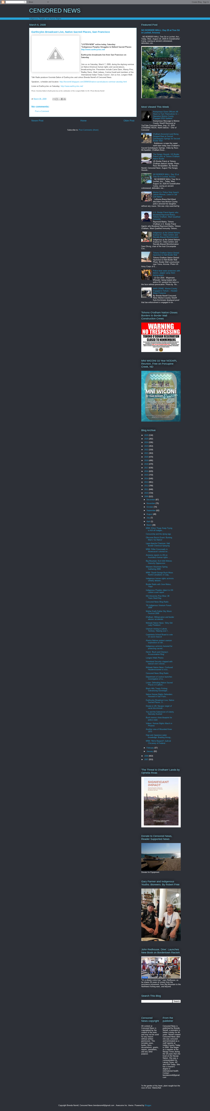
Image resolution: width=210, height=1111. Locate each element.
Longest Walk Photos (155, 658)
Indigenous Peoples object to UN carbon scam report (159, 591)
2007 (146, 759)
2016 (146, 471)
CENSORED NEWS (55, 10)
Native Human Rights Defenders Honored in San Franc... (159, 695)
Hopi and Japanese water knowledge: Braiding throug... (159, 736)
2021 (146, 453)
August (150, 514)
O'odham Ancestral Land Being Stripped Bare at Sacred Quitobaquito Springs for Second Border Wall (166, 137)
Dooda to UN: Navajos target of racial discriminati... (159, 707)
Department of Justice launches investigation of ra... (159, 678)
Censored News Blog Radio (157, 602)
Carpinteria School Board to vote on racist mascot (159, 636)
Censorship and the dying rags (158, 534)
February (150, 748)
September (151, 510)
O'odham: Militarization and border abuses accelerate (160, 618)
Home (83, 120)
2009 (146, 496)
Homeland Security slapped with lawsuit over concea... (159, 662)
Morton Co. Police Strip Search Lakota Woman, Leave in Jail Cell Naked (166, 194)
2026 (146, 435)
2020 (146, 457)
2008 (146, 756)
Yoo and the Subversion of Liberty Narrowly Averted (160, 713)
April (149, 521)
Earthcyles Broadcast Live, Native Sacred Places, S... (160, 701)
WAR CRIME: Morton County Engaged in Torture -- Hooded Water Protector (165, 290)
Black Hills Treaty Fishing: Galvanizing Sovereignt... (157, 689)
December (151, 500)
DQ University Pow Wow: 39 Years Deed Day (157, 597)
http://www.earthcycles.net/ (93, 49)
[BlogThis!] (56, 99)
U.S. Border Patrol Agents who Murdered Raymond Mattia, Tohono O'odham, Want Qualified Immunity (166, 215)
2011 (146, 489)
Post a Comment (42, 111)
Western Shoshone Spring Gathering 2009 (156, 568)
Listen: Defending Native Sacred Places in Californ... (159, 684)
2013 (146, 482)
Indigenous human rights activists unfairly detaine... (160, 579)
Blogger (148, 1105)
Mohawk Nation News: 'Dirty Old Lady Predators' (159, 624)
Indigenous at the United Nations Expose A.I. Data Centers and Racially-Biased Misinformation (166, 235)
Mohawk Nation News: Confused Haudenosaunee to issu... (159, 668)
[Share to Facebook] (62, 99)
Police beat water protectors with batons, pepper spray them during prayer (166, 273)
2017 (146, 468)
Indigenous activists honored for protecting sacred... (159, 647)
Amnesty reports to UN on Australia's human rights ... (158, 556)
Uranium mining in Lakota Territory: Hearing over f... (157, 630)
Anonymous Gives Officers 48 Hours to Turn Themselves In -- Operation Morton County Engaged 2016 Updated (166, 115)
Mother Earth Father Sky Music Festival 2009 (159, 612)
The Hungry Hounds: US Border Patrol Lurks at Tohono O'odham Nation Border (166, 156)
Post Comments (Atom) (88, 130)
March (149, 525)
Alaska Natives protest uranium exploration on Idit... (159, 641)
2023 (146, 446)
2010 (146, 493)
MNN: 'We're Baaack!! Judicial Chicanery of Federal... (158, 742)
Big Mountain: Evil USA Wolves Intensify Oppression (159, 562)
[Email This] (53, 99)
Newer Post (37, 120)
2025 (146, 439)
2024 (146, 442)
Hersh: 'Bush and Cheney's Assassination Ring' (157, 653)
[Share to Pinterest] (64, 99)
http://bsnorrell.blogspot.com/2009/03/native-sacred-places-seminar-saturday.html (93, 82)
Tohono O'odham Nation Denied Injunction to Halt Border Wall (166, 254)
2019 (146, 460)
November (151, 503)
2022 (146, 450)
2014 (146, 478)
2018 (146, 464)
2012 (146, 486)
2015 (146, 475)
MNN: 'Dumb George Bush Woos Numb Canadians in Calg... (159, 574)
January (150, 751)
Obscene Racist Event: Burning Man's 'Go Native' (159, 538)
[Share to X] (59, 99)
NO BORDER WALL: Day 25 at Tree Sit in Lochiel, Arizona (166, 175)
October (150, 507)
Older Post (129, 120)
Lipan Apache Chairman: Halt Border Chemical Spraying (158, 544)
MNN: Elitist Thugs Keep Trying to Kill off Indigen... (159, 529)
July (149, 518)
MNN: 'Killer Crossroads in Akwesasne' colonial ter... (157, 550)
